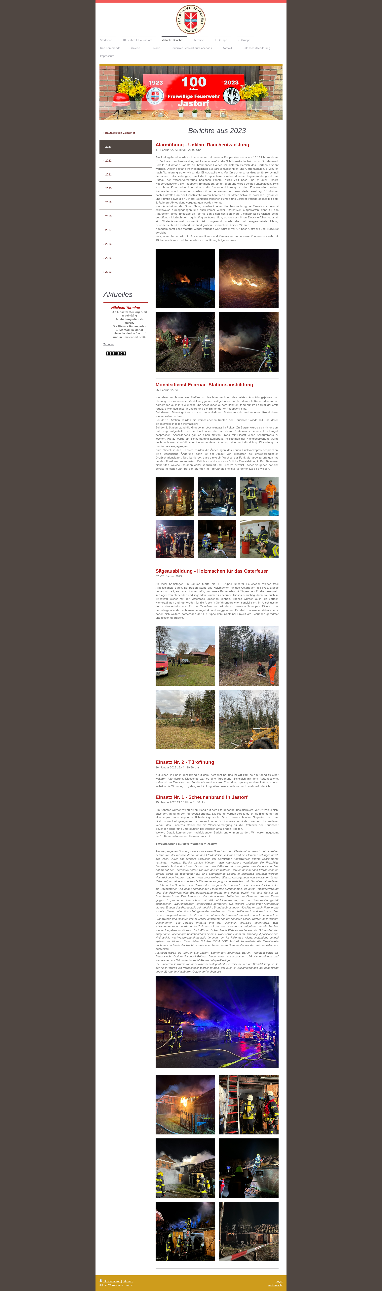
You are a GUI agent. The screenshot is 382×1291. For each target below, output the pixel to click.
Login (279, 1281)
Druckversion (112, 1281)
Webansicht (275, 1285)
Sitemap (128, 1281)
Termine (108, 344)
